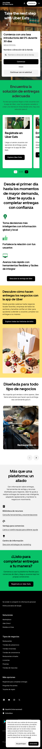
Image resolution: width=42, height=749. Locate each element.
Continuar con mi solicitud (21, 72)
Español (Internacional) (13, 709)
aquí (29, 737)
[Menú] (39, 3)
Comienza (31, 3)
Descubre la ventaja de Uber (21, 279)
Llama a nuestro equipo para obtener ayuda (20, 530)
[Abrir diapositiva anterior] (30, 457)
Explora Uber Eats (15, 157)
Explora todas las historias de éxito (19, 321)
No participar (21, 744)
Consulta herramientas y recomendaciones (20, 515)
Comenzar (21, 62)
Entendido (33, 744)
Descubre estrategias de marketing (17, 545)
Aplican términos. (10, 45)
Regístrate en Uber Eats (21, 584)
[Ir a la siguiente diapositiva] (36, 457)
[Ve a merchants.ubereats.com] (8, 3)
